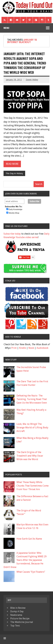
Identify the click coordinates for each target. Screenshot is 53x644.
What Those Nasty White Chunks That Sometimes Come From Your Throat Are (32, 486)
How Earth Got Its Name (29, 538)
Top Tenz (15, 625)
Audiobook (42, 348)
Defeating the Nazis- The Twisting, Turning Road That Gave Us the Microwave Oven (31, 399)
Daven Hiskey (32, 79)
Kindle (22, 348)
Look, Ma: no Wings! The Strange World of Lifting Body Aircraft (32, 427)
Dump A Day (17, 611)
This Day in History (14, 173)
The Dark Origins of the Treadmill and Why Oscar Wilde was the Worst (29, 456)
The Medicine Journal (21, 622)
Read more (12, 163)
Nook (31, 348)
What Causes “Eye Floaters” (30, 571)
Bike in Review (17, 607)
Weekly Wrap (14, 213)
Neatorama (16, 615)
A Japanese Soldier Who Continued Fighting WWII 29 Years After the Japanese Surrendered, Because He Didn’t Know (25, 560)
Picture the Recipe (19, 618)
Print (14, 348)
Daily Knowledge (15, 209)
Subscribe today (12, 233)
